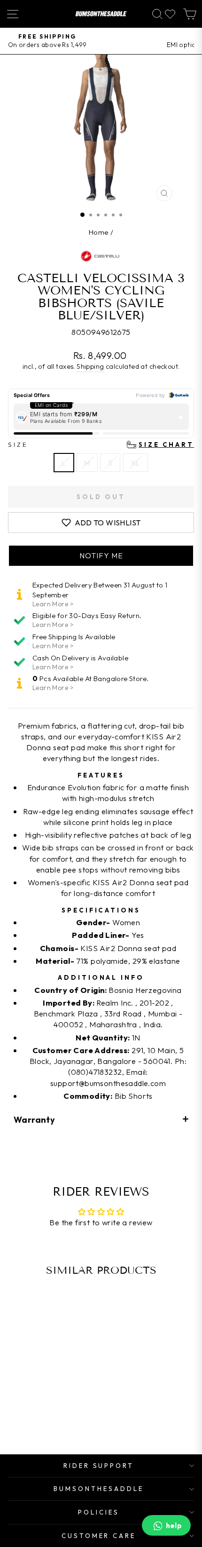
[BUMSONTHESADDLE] (101, 13)
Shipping (90, 366)
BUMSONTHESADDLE (99, 1488)
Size (101, 444)
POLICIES (98, 1512)
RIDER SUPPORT (98, 1465)
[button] (101, 555)
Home (99, 232)
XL (135, 463)
